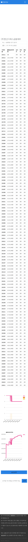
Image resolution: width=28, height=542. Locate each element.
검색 (24, 481)
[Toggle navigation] (25, 2)
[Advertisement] (14, 21)
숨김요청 (14, 472)
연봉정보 (5, 2)
